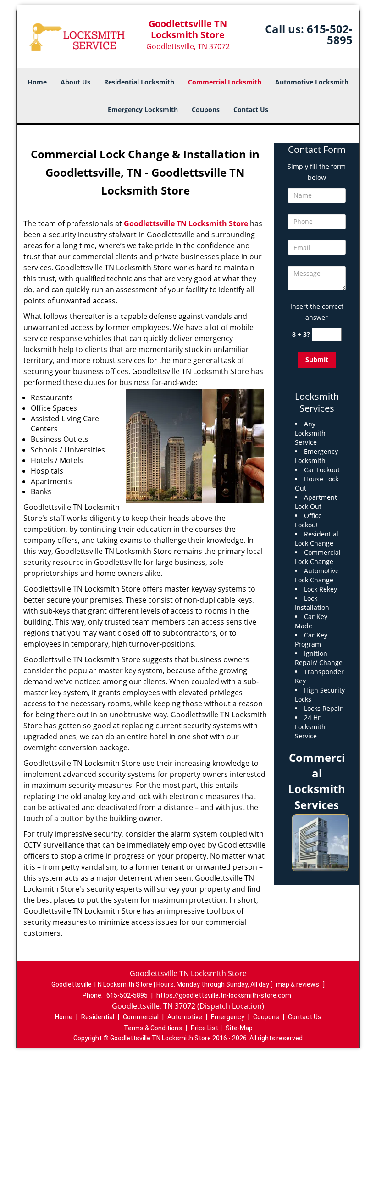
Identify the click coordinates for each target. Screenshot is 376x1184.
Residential (97, 1017)
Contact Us (250, 109)
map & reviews (298, 984)
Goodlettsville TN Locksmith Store (186, 223)
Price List (204, 1028)
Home (37, 82)
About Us (75, 82)
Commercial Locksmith (224, 82)
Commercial (141, 1017)
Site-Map (239, 1028)
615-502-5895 (330, 34)
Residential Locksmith (139, 82)
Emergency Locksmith (143, 109)
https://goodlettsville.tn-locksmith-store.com (223, 995)
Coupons (206, 109)
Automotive (184, 1017)
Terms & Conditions (153, 1028)
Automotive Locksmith (311, 82)
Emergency (227, 1017)
